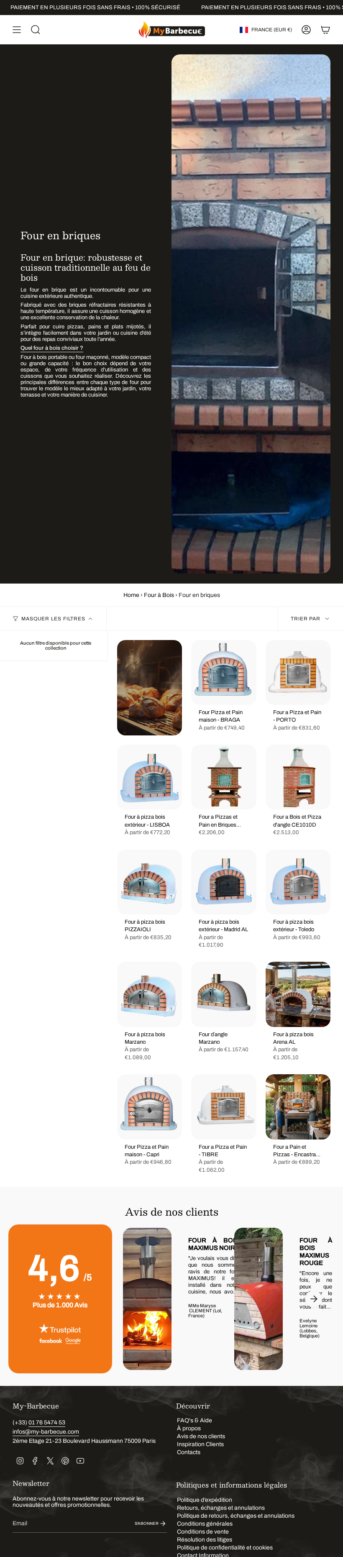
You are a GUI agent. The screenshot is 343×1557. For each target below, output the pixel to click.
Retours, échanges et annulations (221, 1508)
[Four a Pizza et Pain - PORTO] (298, 672)
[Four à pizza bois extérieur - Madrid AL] (223, 882)
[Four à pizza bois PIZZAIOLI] (149, 882)
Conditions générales (205, 1524)
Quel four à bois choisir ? (51, 348)
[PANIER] (325, 29)
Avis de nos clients (201, 1436)
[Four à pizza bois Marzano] (149, 994)
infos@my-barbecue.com (46, 1432)
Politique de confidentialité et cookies (225, 1547)
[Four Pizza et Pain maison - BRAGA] (223, 672)
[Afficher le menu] (16, 29)
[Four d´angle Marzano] (223, 994)
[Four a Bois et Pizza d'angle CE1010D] (298, 777)
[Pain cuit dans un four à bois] (149, 687)
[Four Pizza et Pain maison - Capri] (149, 1106)
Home (131, 595)
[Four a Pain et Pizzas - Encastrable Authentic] (298, 1106)
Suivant (313, 1299)
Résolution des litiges (204, 1540)
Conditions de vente (203, 1532)
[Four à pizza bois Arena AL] (298, 994)
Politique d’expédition (204, 1500)
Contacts (188, 1452)
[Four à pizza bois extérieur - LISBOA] (149, 777)
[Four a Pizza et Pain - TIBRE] (223, 1106)
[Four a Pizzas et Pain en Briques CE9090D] (223, 777)
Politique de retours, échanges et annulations (235, 1516)
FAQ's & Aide (194, 1420)
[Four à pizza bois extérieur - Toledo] (298, 882)
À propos (189, 1428)
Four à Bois (159, 595)
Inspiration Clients (200, 1444)
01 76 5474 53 (46, 1422)
